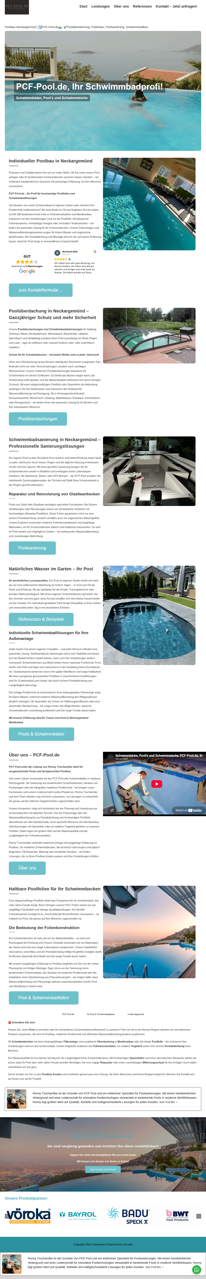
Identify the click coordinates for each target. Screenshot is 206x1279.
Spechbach (15, 338)
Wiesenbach (55, 333)
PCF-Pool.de (68, 1014)
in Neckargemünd (136, 1014)
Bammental (70, 333)
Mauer (24, 333)
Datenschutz (115, 1244)
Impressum (99, 1244)
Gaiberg (91, 329)
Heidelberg (34, 338)
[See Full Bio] (177, 1102)
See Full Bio (167, 1102)
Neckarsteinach (38, 333)
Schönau (14, 333)
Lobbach (83, 333)
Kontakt (128, 1244)
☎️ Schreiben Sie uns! (21, 1022)
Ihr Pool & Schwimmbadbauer (101, 1014)
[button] (7, 1216)
